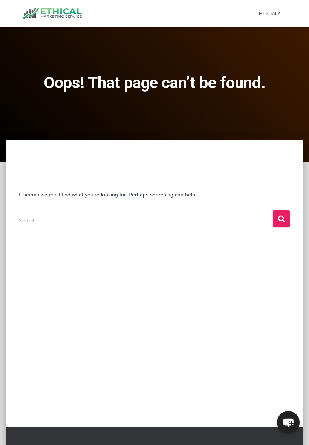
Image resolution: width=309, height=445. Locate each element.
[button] (288, 422)
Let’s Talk (268, 13)
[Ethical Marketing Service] (52, 13)
